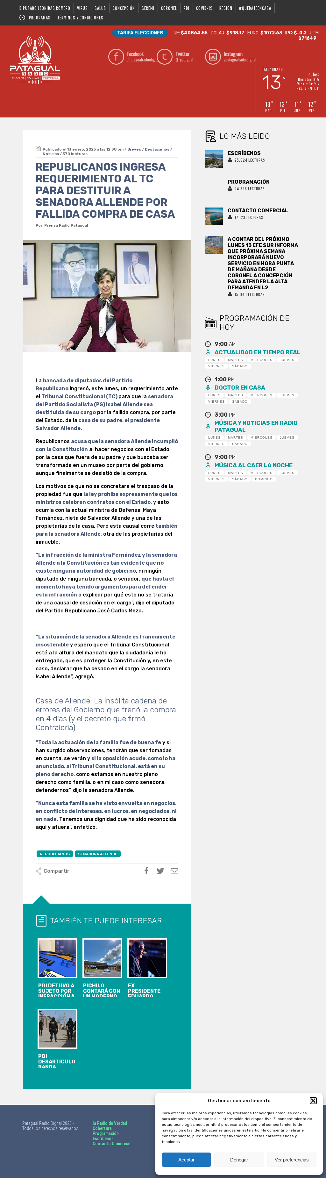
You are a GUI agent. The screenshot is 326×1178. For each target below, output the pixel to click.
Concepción (124, 8)
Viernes (216, 366)
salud (100, 8)
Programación (106, 1133)
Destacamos (157, 149)
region (225, 8)
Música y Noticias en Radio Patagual (256, 427)
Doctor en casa (240, 387)
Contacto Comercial (112, 1143)
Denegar (239, 1159)
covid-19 (204, 8)
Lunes (214, 360)
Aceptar (186, 1159)
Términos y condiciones (80, 17)
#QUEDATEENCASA (255, 8)
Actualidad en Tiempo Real (258, 352)
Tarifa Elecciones (140, 33)
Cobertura (102, 1128)
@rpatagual (184, 56)
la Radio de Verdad (110, 1123)
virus (82, 8)
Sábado (240, 366)
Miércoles (262, 360)
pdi (186, 8)
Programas (40, 17)
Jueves (287, 360)
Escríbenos (103, 1138)
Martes (235, 360)
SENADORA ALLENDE (97, 854)
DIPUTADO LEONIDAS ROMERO (44, 8)
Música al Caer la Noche (254, 465)
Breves (134, 149)
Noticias (51, 154)
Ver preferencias (292, 1159)
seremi (148, 8)
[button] (313, 1100)
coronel (169, 8)
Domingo (264, 479)
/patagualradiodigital (140, 56)
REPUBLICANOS (55, 854)
